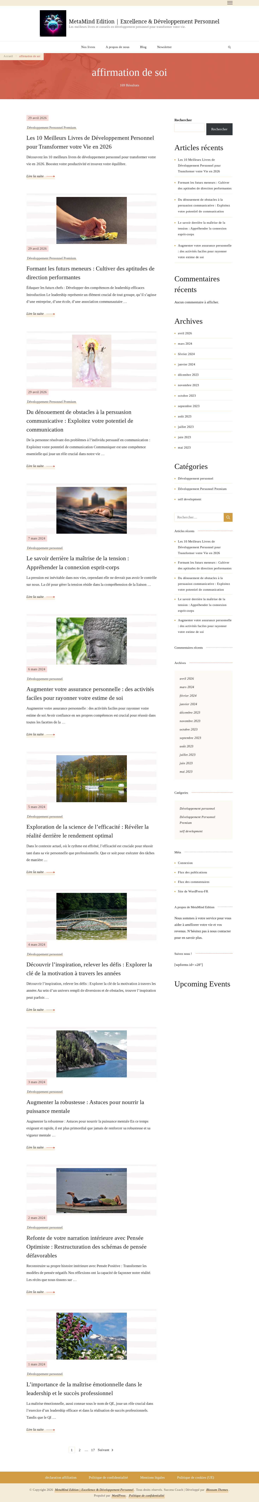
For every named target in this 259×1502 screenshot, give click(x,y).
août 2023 (185, 416)
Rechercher (183, 120)
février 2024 (186, 354)
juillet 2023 (186, 427)
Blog (143, 47)
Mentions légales (152, 1477)
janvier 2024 (186, 364)
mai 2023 (184, 447)
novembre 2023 (188, 385)
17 (93, 1450)
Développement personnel (45, 548)
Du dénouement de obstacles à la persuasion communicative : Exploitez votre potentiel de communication (79, 421)
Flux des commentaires (193, 882)
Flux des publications (192, 872)
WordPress (118, 1495)
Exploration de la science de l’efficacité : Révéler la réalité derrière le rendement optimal (87, 831)
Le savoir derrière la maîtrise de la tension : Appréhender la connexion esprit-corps (77, 562)
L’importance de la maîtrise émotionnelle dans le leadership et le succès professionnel (84, 1388)
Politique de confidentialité (108, 1477)
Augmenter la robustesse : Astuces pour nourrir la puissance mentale (85, 1106)
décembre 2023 (188, 374)
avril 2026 (185, 333)
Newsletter (164, 47)
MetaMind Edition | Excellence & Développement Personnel (144, 21)
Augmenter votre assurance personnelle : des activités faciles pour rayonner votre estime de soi (90, 693)
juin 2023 (184, 437)
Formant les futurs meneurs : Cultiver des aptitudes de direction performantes (90, 272)
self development (189, 499)
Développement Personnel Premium (51, 127)
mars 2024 (185, 343)
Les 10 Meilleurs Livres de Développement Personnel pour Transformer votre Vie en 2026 (90, 142)
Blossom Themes (217, 1489)
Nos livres (88, 47)
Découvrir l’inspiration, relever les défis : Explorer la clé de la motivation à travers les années (89, 968)
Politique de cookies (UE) (195, 1477)
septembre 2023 (188, 406)
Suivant (103, 1450)
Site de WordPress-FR (193, 891)
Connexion (185, 863)
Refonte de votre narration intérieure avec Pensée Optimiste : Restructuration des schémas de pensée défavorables (86, 1247)
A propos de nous (118, 47)
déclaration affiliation (60, 1477)
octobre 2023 (187, 395)
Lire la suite (35, 176)
